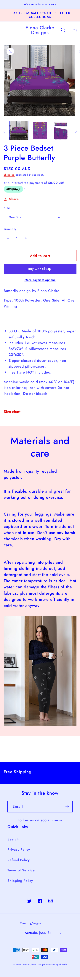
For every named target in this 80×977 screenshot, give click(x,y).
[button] (6, 30)
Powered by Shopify (56, 964)
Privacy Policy (18, 849)
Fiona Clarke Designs (34, 964)
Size (7, 208)
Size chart (12, 411)
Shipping (9, 175)
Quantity (10, 229)
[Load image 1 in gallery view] (18, 130)
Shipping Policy (20, 880)
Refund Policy (18, 860)
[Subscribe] (67, 806)
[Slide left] (4, 132)
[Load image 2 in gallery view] (40, 130)
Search (13, 839)
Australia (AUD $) (38, 933)
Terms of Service (21, 870)
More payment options (40, 280)
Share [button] (14, 199)
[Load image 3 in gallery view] (61, 130)
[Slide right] (76, 132)
